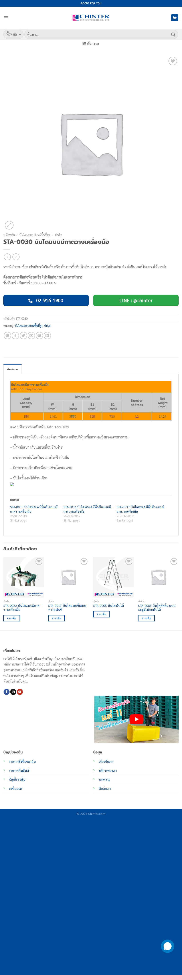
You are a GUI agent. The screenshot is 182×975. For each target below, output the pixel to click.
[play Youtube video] (136, 719)
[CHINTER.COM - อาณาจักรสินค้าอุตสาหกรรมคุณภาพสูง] (91, 18)
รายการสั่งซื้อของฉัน (22, 761)
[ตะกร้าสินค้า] (174, 17)
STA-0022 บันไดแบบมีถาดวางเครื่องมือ (21, 607)
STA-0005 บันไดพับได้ (108, 605)
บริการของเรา (108, 771)
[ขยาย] (9, 225)
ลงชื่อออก (15, 788)
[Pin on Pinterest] (39, 335)
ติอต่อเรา (105, 788)
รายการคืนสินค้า (19, 771)
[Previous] (3, 593)
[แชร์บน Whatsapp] (7, 335)
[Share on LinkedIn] (47, 335)
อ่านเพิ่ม (11, 618)
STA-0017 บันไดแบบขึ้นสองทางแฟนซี (67, 607)
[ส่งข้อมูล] (173, 34)
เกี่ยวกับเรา (106, 761)
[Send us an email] (13, 692)
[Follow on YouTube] (20, 692)
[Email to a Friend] (31, 335)
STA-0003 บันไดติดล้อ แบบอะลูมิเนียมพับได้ (157, 607)
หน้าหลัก (9, 235)
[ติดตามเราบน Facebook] (7, 692)
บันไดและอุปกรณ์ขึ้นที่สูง (34, 235)
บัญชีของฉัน (17, 779)
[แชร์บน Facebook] (15, 335)
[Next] (178, 593)
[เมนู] (6, 17)
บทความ (104, 779)
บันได (58, 235)
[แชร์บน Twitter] (23, 335)
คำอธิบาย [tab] (12, 369)
